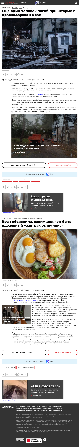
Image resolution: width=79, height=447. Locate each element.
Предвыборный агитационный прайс (27, 410)
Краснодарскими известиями (25, 300)
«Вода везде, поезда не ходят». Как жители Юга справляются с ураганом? (38, 147)
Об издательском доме (23, 406)
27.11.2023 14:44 (6, 8)
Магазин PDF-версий (55, 406)
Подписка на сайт (48, 408)
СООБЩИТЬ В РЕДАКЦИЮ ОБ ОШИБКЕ (51, 410)
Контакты (59, 408)
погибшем (39, 94)
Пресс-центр (36, 406)
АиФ (15, 280)
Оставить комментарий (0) (63, 165)
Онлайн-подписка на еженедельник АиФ (28, 408)
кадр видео (5, 70)
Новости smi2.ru (8, 213)
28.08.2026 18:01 (6, 218)
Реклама (44, 406)
